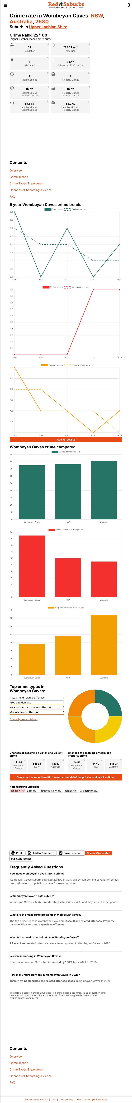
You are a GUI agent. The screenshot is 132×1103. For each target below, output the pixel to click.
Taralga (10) (71, 790)
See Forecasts (66, 439)
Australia (21, 21)
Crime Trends (19, 177)
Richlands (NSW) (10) (51, 790)
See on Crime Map (98, 853)
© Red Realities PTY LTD (36, 1100)
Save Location (72, 853)
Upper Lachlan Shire (48, 27)
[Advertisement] (66, 137)
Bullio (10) (32, 790)
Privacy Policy (66, 1100)
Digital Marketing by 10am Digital (92, 1100)
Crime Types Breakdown (26, 183)
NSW (97, 15)
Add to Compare (43, 853)
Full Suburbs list (21, 858)
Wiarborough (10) (89, 790)
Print (19, 853)
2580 (42, 21)
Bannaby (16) (17, 790)
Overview (16, 170)
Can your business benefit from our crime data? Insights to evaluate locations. (66, 777)
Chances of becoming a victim (30, 190)
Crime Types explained (24, 719)
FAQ (12, 196)
